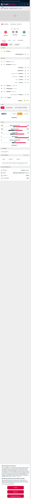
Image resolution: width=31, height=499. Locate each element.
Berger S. (21, 94)
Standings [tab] (20, 40)
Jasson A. (14, 91)
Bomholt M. (9, 64)
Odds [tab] (9, 40)
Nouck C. (21, 82)
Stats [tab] (10, 44)
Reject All (15, 491)
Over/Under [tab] (9, 107)
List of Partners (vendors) (8, 484)
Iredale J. (14, 64)
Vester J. (21, 79)
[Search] (24, 4)
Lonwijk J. (21, 76)
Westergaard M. (14, 94)
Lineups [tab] (17, 44)
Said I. (17, 79)
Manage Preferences (15, 496)
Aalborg (6, 35)
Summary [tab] (4, 44)
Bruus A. (13, 61)
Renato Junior (14, 73)
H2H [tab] (14, 40)
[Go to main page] (8, 4)
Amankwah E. (9, 88)
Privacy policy (18, 476)
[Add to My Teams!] (1, 32)
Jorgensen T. (15, 76)
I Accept (16, 487)
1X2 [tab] (2, 107)
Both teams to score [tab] (21, 107)
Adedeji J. (8, 91)
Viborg (24, 35)
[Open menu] (27, 4)
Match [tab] (4, 40)
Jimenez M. (14, 85)
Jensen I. (16, 82)
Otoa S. (8, 61)
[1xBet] (4, 113)
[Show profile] (5, 32)
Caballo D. (8, 85)
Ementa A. (21, 73)
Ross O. (15, 88)
